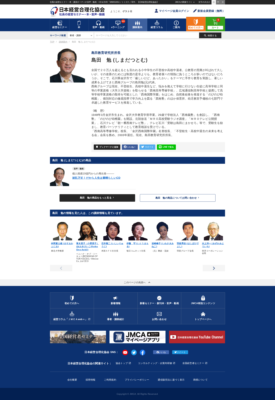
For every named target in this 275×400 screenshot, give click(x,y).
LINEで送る (168, 147)
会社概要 (72, 379)
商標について (200, 379)
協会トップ (122, 363)
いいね (162, 352)
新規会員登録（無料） (211, 10)
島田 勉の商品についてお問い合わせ (177, 197)
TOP (52, 42)
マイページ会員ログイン (174, 10)
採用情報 (90, 379)
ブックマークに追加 (107, 146)
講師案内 (63, 42)
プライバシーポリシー (137, 379)
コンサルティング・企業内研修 (155, 363)
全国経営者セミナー (193, 363)
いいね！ (131, 147)
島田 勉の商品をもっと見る (97, 197)
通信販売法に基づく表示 (171, 379)
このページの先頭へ (137, 282)
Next (214, 268)
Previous (61, 268)
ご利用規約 (110, 379)
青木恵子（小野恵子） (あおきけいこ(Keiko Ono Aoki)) (87, 246)
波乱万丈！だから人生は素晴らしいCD (96, 177)
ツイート (149, 147)
